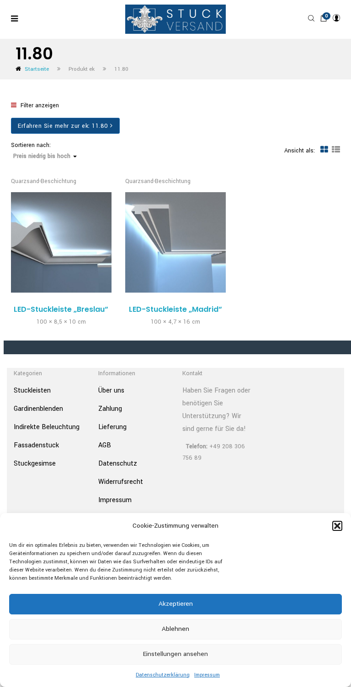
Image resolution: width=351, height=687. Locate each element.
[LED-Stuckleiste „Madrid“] (175, 242)
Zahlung (110, 409)
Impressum (207, 674)
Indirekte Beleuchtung (47, 427)
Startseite (37, 69)
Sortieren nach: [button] (40, 151)
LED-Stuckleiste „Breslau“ (61, 309)
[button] (337, 525)
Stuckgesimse (35, 463)
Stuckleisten (32, 390)
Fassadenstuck (36, 445)
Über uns (111, 390)
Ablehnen (175, 628)
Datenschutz (117, 463)
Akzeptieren (176, 603)
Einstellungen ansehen (175, 654)
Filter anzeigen (39, 105)
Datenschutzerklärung (163, 674)
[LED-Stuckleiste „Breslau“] (61, 242)
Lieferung (112, 427)
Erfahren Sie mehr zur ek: (63, 126)
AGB (104, 445)
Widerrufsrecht (120, 482)
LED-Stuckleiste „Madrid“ (175, 309)
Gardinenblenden (38, 409)
